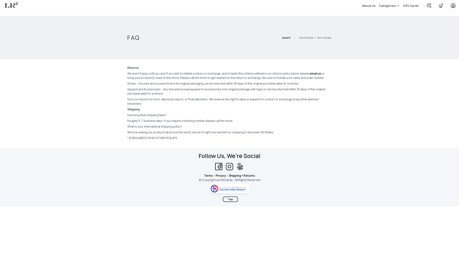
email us (315, 73)
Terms (208, 176)
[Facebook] (218, 166)
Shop (286, 37)
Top (230, 199)
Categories (387, 6)
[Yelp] (240, 166)
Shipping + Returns (242, 176)
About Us (369, 6)
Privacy (221, 176)
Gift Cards (411, 6)
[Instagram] (229, 166)
